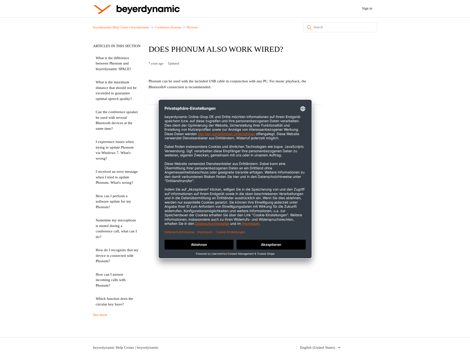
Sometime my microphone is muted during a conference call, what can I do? (116, 228)
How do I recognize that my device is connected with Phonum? (117, 255)
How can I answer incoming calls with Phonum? (111, 279)
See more (100, 315)
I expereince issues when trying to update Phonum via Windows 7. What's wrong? (115, 150)
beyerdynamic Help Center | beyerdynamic (121, 27)
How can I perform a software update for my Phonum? (113, 201)
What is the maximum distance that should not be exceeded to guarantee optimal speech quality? (116, 90)
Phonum (192, 27)
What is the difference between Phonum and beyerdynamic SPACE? (113, 63)
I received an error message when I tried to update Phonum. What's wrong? (117, 177)
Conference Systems (168, 27)
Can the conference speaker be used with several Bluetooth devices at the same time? (117, 120)
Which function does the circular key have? (114, 301)
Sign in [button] (367, 8)
